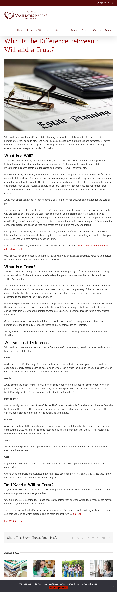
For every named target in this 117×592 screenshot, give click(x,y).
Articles (18, 521)
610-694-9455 (106, 3)
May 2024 (9, 521)
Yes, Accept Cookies (58, 588)
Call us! (77, 513)
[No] (113, 586)
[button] (6, 569)
